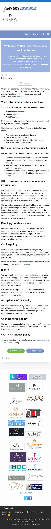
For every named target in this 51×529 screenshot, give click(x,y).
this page (26, 264)
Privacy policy (32, 512)
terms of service (7, 343)
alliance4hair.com (26, 493)
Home (4, 514)
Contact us (6, 512)
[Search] (48, 34)
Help (41, 512)
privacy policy (40, 340)
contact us (21, 97)
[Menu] (3, 34)
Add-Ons (46, 519)
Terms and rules (19, 512)
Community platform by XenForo (22, 519)
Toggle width (8, 508)
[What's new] (43, 34)
